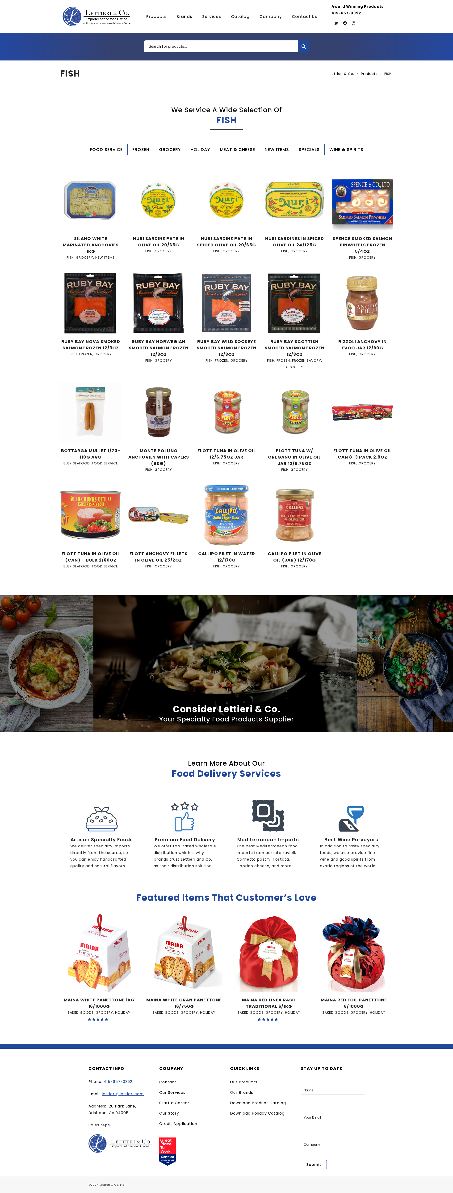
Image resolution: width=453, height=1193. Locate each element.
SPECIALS (309, 149)
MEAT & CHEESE (237, 149)
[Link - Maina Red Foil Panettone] (354, 953)
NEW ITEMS (277, 149)
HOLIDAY (200, 149)
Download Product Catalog (258, 1103)
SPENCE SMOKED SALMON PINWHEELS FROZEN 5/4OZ (362, 245)
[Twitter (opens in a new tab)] (336, 23)
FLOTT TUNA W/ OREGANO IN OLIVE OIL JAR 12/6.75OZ (294, 457)
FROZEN (140, 149)
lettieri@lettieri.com (123, 1094)
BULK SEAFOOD (76, 463)
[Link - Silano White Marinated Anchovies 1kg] (90, 200)
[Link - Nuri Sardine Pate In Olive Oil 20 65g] (158, 200)
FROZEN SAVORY (306, 360)
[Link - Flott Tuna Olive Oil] (226, 412)
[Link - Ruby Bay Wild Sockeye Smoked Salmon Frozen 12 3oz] (226, 303)
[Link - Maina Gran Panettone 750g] (184, 953)
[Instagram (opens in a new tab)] (353, 23)
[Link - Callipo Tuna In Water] (226, 515)
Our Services (172, 1092)
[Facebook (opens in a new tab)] (345, 23)
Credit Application (178, 1123)
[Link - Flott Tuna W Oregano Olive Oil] (294, 412)
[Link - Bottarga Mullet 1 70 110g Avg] (90, 412)
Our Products (243, 1082)
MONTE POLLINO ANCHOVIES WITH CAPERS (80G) (158, 457)
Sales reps (99, 1125)
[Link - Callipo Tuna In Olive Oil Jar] (294, 515)
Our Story (169, 1113)
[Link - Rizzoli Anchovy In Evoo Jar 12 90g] (362, 303)
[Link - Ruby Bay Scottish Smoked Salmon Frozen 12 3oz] (294, 303)
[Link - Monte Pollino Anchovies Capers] (158, 412)
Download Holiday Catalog (257, 1113)
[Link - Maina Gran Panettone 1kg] (99, 953)
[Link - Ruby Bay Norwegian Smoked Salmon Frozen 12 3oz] (158, 303)
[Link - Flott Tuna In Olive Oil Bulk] (90, 515)
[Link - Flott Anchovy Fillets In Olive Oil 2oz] (158, 515)
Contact (167, 1082)
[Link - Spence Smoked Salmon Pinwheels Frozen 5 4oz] (362, 200)
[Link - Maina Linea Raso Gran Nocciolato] (269, 953)
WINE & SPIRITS (346, 149)
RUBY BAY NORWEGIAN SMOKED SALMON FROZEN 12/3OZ (159, 348)
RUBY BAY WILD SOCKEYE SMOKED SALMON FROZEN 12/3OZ (226, 348)
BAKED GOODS (81, 1012)
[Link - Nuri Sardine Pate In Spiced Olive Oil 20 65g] (226, 200)
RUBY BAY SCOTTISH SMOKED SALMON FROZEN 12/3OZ (294, 348)
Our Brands (241, 1092)
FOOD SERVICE (106, 149)
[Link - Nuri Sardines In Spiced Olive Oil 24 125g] (294, 200)
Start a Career (174, 1103)
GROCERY (170, 149)
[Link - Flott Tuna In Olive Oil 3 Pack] (362, 412)
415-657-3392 (118, 1081)
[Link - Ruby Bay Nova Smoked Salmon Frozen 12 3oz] (90, 303)
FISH (70, 257)
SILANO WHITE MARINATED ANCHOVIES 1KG (91, 245)
